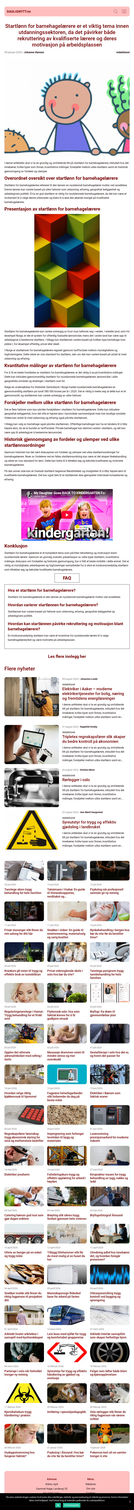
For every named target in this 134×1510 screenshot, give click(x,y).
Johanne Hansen (34, 52)
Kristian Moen (87, 770)
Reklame (91, 1484)
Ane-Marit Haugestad (91, 812)
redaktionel (123, 52)
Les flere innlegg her (67, 656)
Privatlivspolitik (72, 1505)
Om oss (90, 1488)
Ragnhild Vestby (88, 726)
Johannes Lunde (89, 679)
